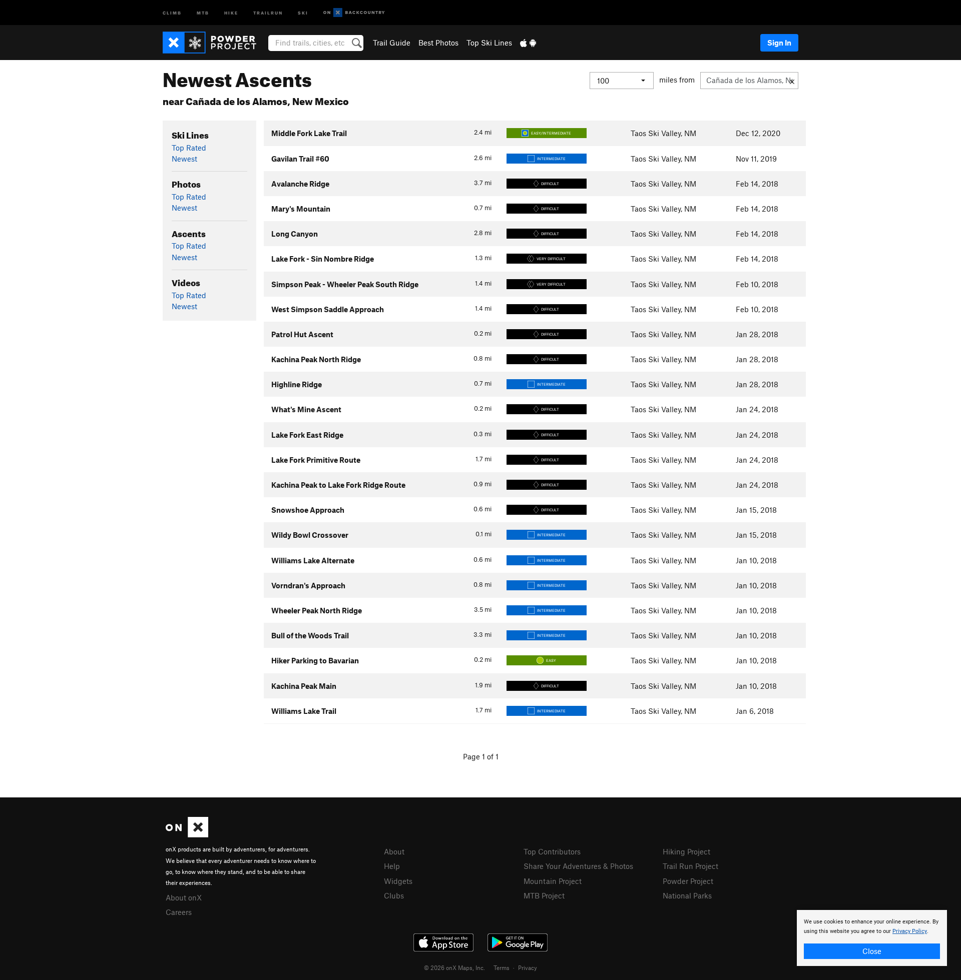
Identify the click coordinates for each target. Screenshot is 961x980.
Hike (231, 12)
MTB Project (544, 895)
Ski (303, 12)
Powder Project (688, 880)
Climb (172, 12)
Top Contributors (552, 851)
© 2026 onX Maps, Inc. (454, 967)
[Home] (214, 43)
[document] (872, 938)
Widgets (398, 880)
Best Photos (438, 42)
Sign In (779, 42)
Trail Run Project (690, 865)
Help (392, 865)
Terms (502, 967)
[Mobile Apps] (528, 42)
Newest (184, 158)
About (394, 851)
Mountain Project (553, 880)
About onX (184, 897)
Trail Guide (391, 42)
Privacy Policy (909, 931)
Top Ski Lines (489, 42)
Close (871, 950)
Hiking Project (686, 851)
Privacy (527, 967)
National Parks (687, 895)
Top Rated (189, 147)
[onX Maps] (187, 834)
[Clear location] (792, 80)
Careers (179, 911)
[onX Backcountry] (354, 13)
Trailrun (268, 12)
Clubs (394, 895)
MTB (203, 12)
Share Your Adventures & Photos (578, 865)
